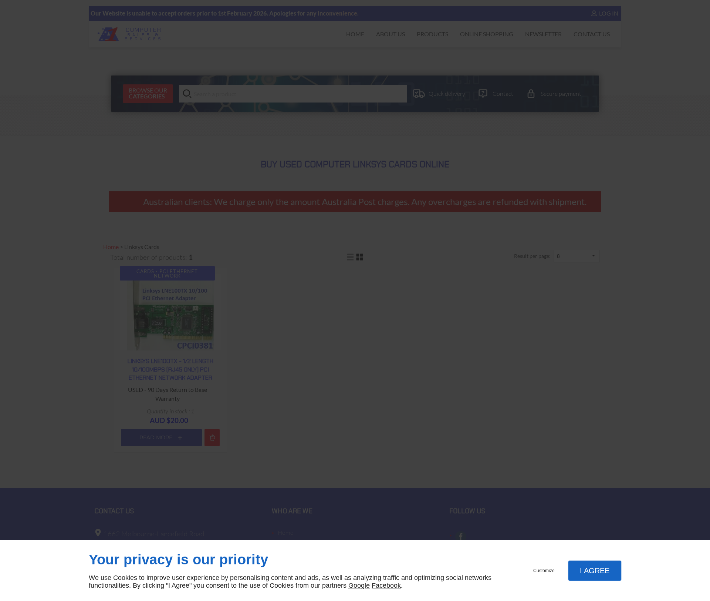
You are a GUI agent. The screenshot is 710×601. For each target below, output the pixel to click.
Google (359, 585)
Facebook (386, 585)
